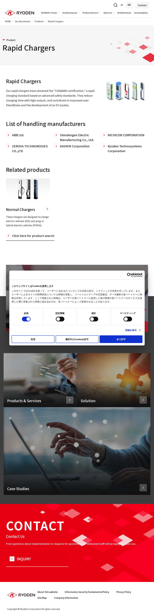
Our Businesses (69, 12)
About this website (47, 591)
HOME (8, 21)
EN (129, 5)
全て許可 (121, 339)
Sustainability (141, 12)
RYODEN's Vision (49, 12)
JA (121, 5)
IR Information (124, 12)
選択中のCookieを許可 (77, 339)
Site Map (42, 597)
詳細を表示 (131, 330)
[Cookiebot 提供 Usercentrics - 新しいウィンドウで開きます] (129, 275)
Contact (142, 5)
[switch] (60, 319)
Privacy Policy (123, 591)
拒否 (33, 339)
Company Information (66, 597)
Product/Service (90, 12)
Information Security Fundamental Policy (87, 591)
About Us (107, 12)
